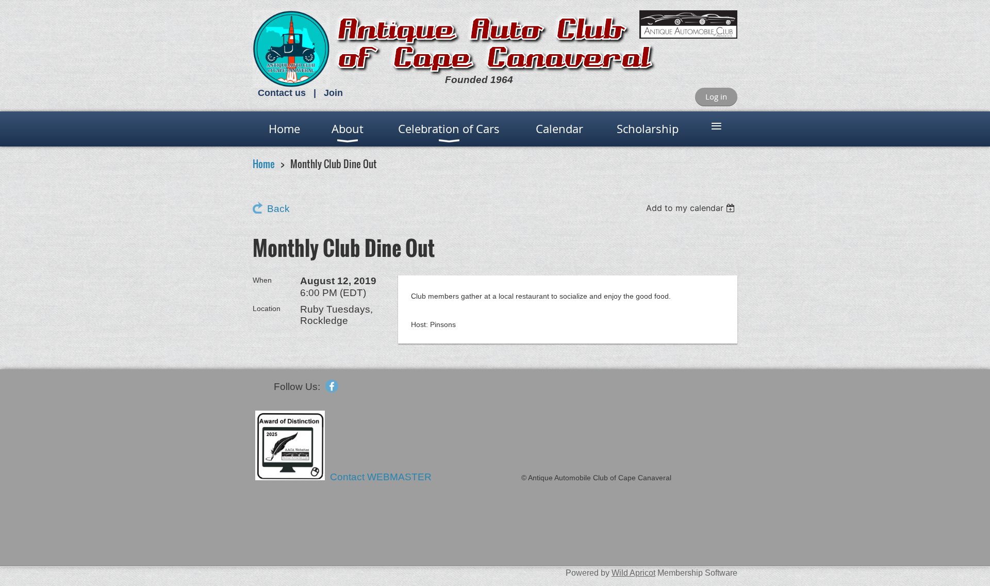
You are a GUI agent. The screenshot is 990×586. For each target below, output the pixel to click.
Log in (716, 96)
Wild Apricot (633, 572)
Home (264, 164)
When (262, 280)
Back (278, 208)
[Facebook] (331, 386)
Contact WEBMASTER (382, 476)
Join (333, 93)
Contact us (282, 93)
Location (266, 308)
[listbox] (691, 208)
